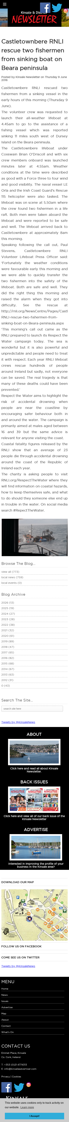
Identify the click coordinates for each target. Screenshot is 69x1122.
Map (3, 1013)
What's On (7, 1032)
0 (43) (5, 685)
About (5, 1019)
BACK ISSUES (34, 782)
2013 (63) (7, 674)
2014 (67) (7, 668)
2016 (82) (7, 657)
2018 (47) (7, 646)
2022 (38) (8, 624)
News (4, 995)
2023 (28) (8, 619)
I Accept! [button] (34, 1116)
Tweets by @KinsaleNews (18, 722)
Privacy (5, 1076)
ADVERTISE (36, 829)
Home (4, 988)
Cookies (16, 1076)
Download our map (17, 882)
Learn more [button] (27, 1107)
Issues (4, 1001)
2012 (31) (7, 680)
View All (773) (10, 571)
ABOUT (34, 734)
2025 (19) (7, 608)
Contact (6, 1026)
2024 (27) (8, 613)
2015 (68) (7, 663)
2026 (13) (7, 602)
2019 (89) (7, 641)
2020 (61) (7, 635)
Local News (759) (12, 577)
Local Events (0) (11, 582)
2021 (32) (7, 630)
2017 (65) (7, 652)
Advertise (7, 1007)
